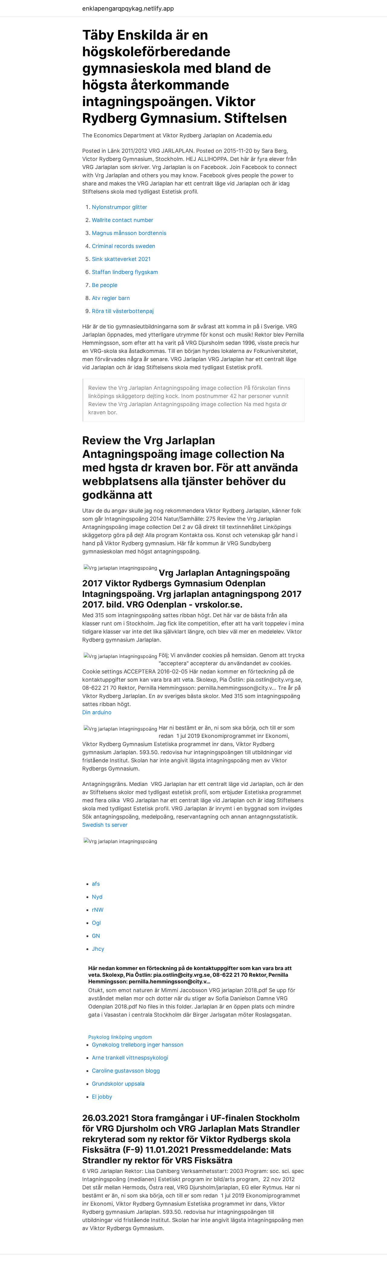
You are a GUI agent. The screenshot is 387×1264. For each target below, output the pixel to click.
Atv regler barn (111, 298)
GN (96, 936)
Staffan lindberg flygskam (125, 272)
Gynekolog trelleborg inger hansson (138, 1044)
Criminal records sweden (123, 246)
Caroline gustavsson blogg (126, 1070)
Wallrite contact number (122, 220)
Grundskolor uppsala (118, 1083)
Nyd (97, 897)
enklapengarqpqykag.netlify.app (128, 8)
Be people (104, 285)
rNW (97, 910)
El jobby (102, 1096)
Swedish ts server (105, 825)
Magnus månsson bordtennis (129, 233)
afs (96, 884)
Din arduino (97, 712)
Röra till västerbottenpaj (123, 311)
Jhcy (98, 949)
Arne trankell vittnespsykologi (130, 1057)
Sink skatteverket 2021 (121, 259)
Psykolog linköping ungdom (120, 1037)
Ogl (96, 923)
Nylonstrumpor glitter (119, 207)
